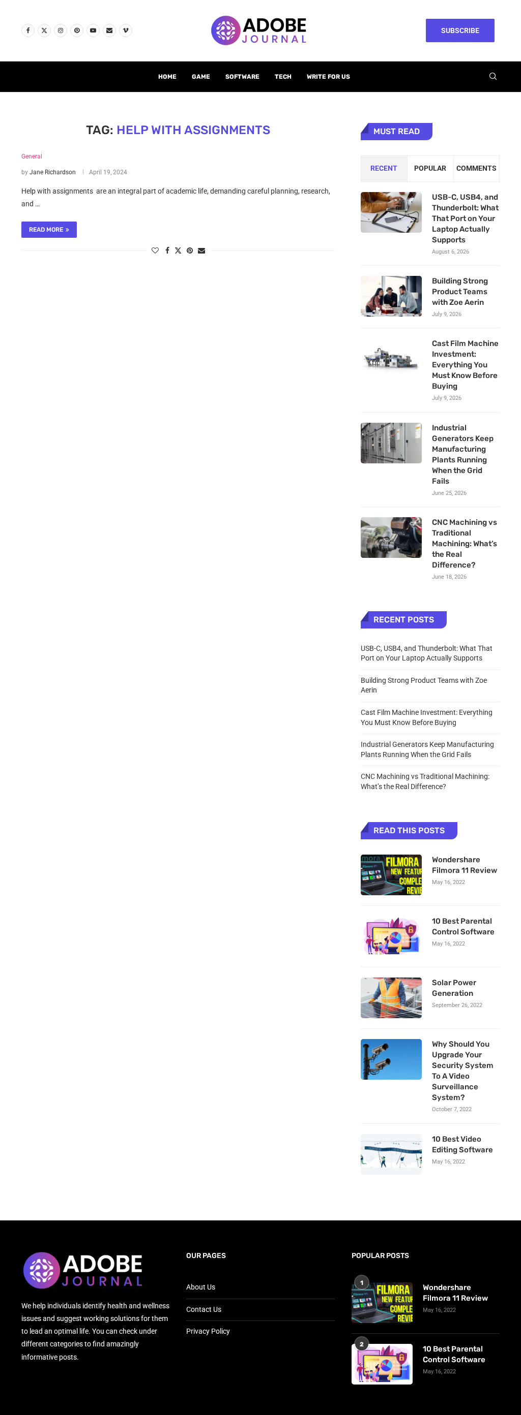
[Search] (493, 76)
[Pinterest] (76, 30)
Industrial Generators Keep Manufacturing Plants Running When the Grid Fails (463, 454)
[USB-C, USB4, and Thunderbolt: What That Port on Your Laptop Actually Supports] (391, 212)
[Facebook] (28, 30)
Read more (46, 229)
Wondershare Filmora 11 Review (464, 865)
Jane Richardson (53, 172)
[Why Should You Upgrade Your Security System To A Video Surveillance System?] (391, 1059)
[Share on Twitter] (178, 250)
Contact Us (203, 1309)
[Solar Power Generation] (391, 998)
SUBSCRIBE (460, 30)
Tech (283, 76)
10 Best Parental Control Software (463, 926)
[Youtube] (93, 30)
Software (242, 76)
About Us (200, 1287)
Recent (383, 168)
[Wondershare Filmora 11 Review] (391, 875)
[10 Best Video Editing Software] (391, 1154)
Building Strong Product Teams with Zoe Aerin (460, 291)
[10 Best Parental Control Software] (391, 936)
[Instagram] (60, 30)
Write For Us (328, 76)
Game (201, 76)
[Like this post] (155, 250)
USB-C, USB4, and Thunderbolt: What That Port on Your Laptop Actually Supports (465, 218)
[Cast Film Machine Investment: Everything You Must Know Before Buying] (391, 358)
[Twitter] (44, 30)
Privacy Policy (208, 1331)
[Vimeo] (125, 30)
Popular (430, 168)
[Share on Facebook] (167, 250)
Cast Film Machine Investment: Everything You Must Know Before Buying (465, 365)
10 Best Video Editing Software (462, 1144)
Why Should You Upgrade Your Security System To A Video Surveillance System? (463, 1071)
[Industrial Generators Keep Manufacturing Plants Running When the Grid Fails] (391, 443)
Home (167, 76)
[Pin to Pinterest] (190, 250)
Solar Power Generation (454, 988)
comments (476, 168)
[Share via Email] (201, 250)
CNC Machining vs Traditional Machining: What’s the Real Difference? (464, 544)
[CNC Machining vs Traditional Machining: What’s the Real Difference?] (391, 537)
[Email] (109, 30)
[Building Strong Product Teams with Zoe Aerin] (391, 296)
